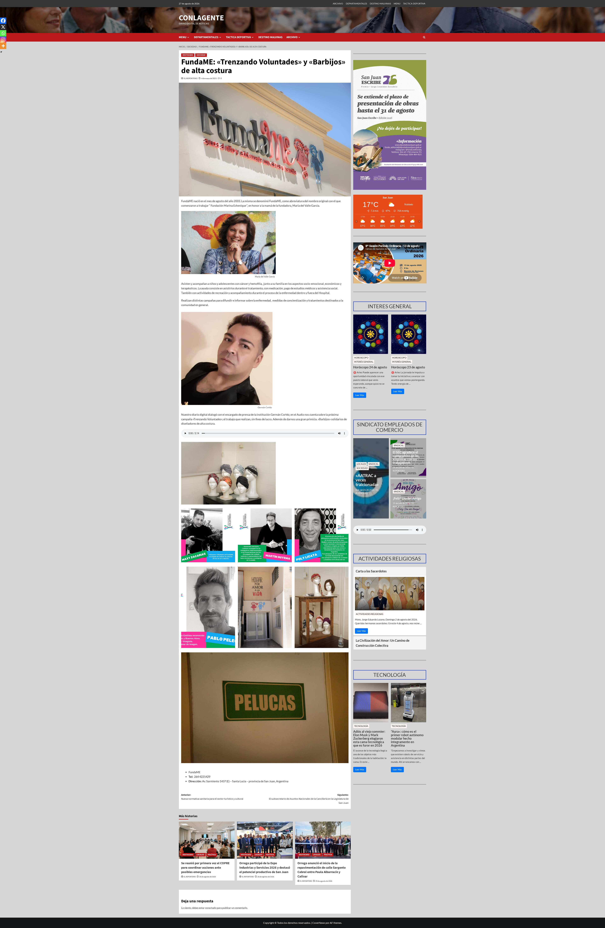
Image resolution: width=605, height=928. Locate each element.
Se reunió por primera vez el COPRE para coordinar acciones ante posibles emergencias (205, 867)
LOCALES (200, 854)
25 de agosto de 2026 (324, 881)
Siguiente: (309, 799)
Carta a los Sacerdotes (371, 571)
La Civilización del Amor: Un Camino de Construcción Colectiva (382, 643)
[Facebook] (3, 20)
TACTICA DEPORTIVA (414, 3)
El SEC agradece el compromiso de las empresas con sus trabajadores (406, 457)
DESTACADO (188, 55)
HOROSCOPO (361, 357)
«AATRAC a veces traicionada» (367, 480)
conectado (210, 907)
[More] (3, 46)
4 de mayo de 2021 (209, 78)
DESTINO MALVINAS (380, 3)
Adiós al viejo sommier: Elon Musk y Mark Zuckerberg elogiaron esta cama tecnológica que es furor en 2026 (369, 738)
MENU (397, 3)
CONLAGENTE (201, 18)
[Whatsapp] (3, 33)
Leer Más (359, 395)
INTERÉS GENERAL (363, 361)
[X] (3, 27)
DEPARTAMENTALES (356, 3)
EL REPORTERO (191, 78)
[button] (424, 37)
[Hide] (1, 52)
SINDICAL (374, 464)
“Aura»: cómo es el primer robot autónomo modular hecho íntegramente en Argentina (407, 738)
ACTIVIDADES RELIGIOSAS (369, 614)
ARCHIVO (338, 3)
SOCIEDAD (201, 55)
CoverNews (318, 922)
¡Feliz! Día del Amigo (407, 498)
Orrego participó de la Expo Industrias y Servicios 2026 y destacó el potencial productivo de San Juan (264, 867)
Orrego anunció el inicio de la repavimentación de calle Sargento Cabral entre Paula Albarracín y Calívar (321, 870)
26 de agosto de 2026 (207, 876)
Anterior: (212, 797)
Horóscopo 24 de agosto (370, 367)
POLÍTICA (212, 854)
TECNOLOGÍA (361, 726)
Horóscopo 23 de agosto (408, 367)
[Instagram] (3, 39)
